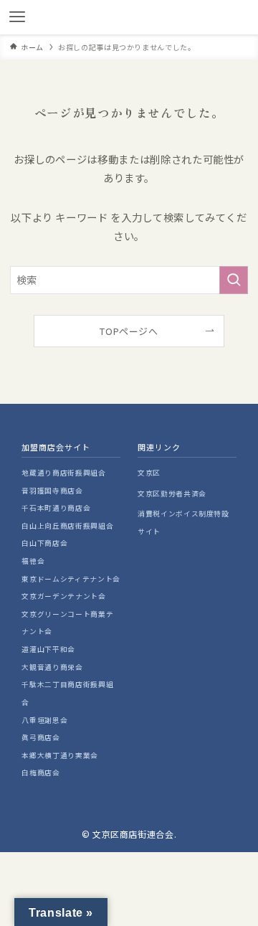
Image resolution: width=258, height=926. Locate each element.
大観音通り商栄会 (52, 667)
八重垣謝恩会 (44, 720)
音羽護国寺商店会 (52, 491)
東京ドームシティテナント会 (71, 579)
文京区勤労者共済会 (172, 493)
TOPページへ (129, 331)
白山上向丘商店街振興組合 (67, 526)
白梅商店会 (40, 772)
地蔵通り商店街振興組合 (63, 473)
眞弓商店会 (40, 737)
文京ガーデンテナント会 (63, 596)
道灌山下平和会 (48, 649)
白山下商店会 (44, 543)
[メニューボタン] (17, 17)
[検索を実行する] (233, 280)
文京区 (149, 473)
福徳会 (33, 561)
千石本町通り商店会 (56, 508)
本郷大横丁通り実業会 (59, 755)
